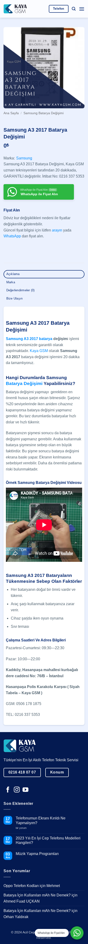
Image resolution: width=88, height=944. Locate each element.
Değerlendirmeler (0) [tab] (20, 290)
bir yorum (23, 828)
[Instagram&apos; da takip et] (17, 790)
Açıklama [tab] (13, 274)
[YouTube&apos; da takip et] (25, 790)
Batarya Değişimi (24, 383)
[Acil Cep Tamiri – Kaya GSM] (15, 8)
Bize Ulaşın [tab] (14, 298)
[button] (74, 8)
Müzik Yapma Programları (37, 854)
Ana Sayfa (11, 113)
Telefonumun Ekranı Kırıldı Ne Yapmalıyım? (40, 820)
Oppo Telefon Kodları (21, 886)
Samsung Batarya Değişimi (43, 113)
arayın (57, 230)
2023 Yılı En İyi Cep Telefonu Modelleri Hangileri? (48, 840)
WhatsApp (12, 236)
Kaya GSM (39, 351)
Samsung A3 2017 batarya (29, 339)
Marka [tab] (10, 282)
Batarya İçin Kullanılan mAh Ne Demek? (37, 895)
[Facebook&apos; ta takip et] (8, 790)
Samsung (24, 158)
